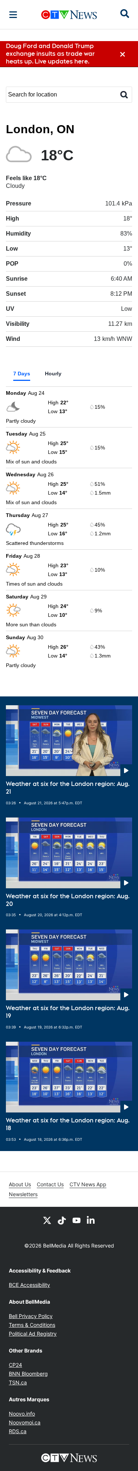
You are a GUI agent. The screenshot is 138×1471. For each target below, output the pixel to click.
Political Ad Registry (33, 1333)
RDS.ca (17, 1431)
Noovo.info (22, 1413)
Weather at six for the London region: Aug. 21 (68, 787)
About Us (20, 1184)
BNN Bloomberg (28, 1373)
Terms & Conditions (32, 1325)
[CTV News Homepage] (69, 14)
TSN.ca (18, 1382)
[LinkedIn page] (91, 1220)
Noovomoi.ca (24, 1422)
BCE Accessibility (29, 1285)
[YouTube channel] (76, 1220)
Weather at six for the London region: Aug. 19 (68, 1012)
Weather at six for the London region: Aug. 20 (68, 900)
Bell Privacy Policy (31, 1316)
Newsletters (23, 1194)
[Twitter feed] (47, 1220)
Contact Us (50, 1184)
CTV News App (88, 1184)
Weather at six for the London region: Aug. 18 (68, 1124)
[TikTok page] (61, 1220)
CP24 (15, 1365)
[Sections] (13, 14)
